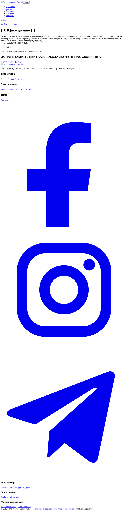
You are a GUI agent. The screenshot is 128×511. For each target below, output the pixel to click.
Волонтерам (26, 89)
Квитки (9, 9)
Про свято (10, 7)
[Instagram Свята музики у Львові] (64, 352)
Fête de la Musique (8, 507)
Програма (10, 11)
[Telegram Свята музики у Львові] (64, 478)
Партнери (10, 13)
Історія (11, 79)
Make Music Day (24, 507)
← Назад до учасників (10, 24)
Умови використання (66, 509)
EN (5, 20)
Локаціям (16, 89)
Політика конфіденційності (45, 509)
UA (2, 20)
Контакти (10, 16)
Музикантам (6, 89)
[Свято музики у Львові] (12, 64)
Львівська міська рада (10, 497)
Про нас (4, 79)
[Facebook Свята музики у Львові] (64, 226)
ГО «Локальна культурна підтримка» (16, 487)
